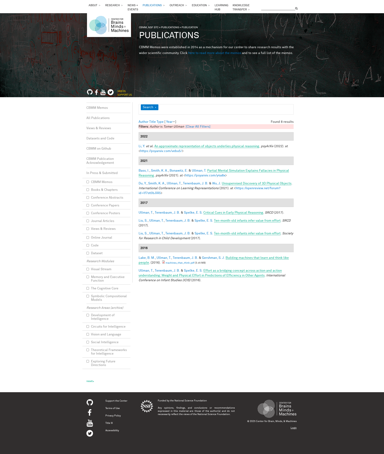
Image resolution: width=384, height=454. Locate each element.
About (93, 5)
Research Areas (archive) (104, 307)
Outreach (177, 5)
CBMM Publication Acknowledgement (100, 160)
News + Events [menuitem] (133, 7)
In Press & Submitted (102, 173)
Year (169, 121)
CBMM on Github (98, 148)
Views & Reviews (98, 128)
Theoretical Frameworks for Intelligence (109, 351)
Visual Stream (101, 269)
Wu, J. (216, 183)
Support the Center (116, 401)
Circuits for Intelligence (108, 326)
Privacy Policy (113, 416)
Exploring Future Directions (103, 363)
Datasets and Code (100, 138)
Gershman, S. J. (213, 257)
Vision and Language (106, 334)
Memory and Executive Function (108, 278)
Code (95, 245)
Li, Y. (142, 146)
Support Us (124, 95)
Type (160, 121)
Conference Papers (105, 205)
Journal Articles (102, 221)
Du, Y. (143, 183)
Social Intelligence (105, 342)
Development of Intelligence (103, 317)
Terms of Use (112, 408)
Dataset (97, 253)
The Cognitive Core (104, 288)
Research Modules (100, 261)
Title (152, 121)
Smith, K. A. (159, 170)
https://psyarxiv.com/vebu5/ (161, 151)
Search (148, 107)
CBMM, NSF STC (148, 27)
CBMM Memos (97, 107)
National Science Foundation (190, 401)
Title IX (109, 423)
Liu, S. (143, 220)
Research (112, 5)
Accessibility (112, 430)
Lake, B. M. (147, 257)
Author (143, 121)
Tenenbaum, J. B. (195, 183)
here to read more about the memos (214, 53)
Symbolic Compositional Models (109, 298)
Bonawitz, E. (179, 170)
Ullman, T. (199, 170)
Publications (152, 5)
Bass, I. (144, 170)
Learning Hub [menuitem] (221, 7)
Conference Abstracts (107, 197)
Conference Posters (105, 213)
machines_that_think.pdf (180, 263)
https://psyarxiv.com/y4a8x (205, 175)
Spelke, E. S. (193, 212)
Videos (121, 91)
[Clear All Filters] (198, 126)
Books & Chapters (104, 189)
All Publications (98, 118)
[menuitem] (95, 5)
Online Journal (101, 237)
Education (199, 5)
